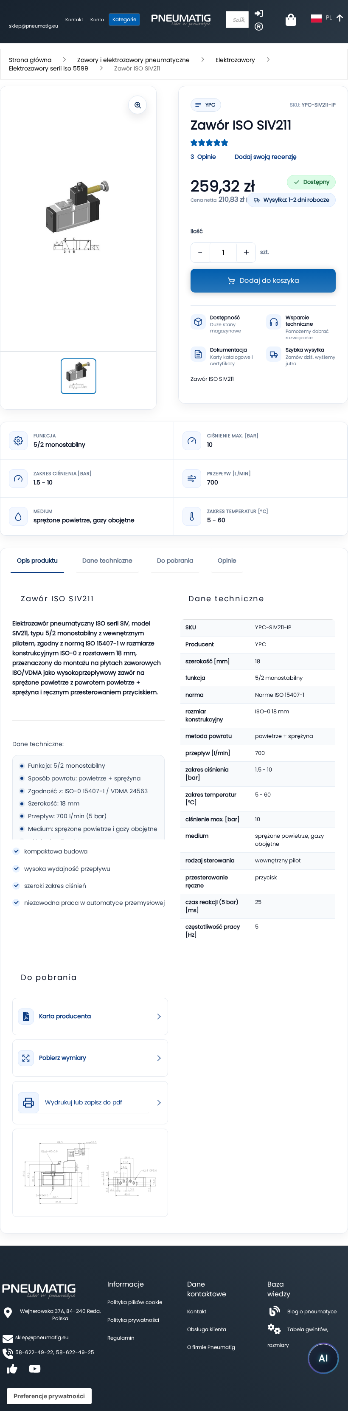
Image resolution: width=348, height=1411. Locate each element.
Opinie (227, 560)
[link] (90, 1016)
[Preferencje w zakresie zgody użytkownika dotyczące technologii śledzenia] (49, 1396)
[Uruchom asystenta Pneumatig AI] (323, 1358)
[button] (328, 18)
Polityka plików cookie (134, 1302)
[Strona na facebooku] (12, 1372)
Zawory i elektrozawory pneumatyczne (133, 60)
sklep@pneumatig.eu (33, 26)
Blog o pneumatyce (312, 1311)
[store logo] (180, 19)
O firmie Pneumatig (211, 1347)
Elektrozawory (235, 60)
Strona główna (30, 60)
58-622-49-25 (75, 1352)
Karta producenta (65, 1016)
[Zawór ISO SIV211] (78, 376)
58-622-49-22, (34, 1352)
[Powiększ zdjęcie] (137, 105)
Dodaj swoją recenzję (266, 156)
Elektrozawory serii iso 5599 (48, 68)
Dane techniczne (107, 560)
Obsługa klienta (206, 1329)
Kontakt (74, 19)
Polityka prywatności (133, 1320)
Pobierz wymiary (62, 1058)
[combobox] (237, 19)
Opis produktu (37, 560)
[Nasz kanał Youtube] (35, 1372)
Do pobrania (175, 560)
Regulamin (121, 1337)
